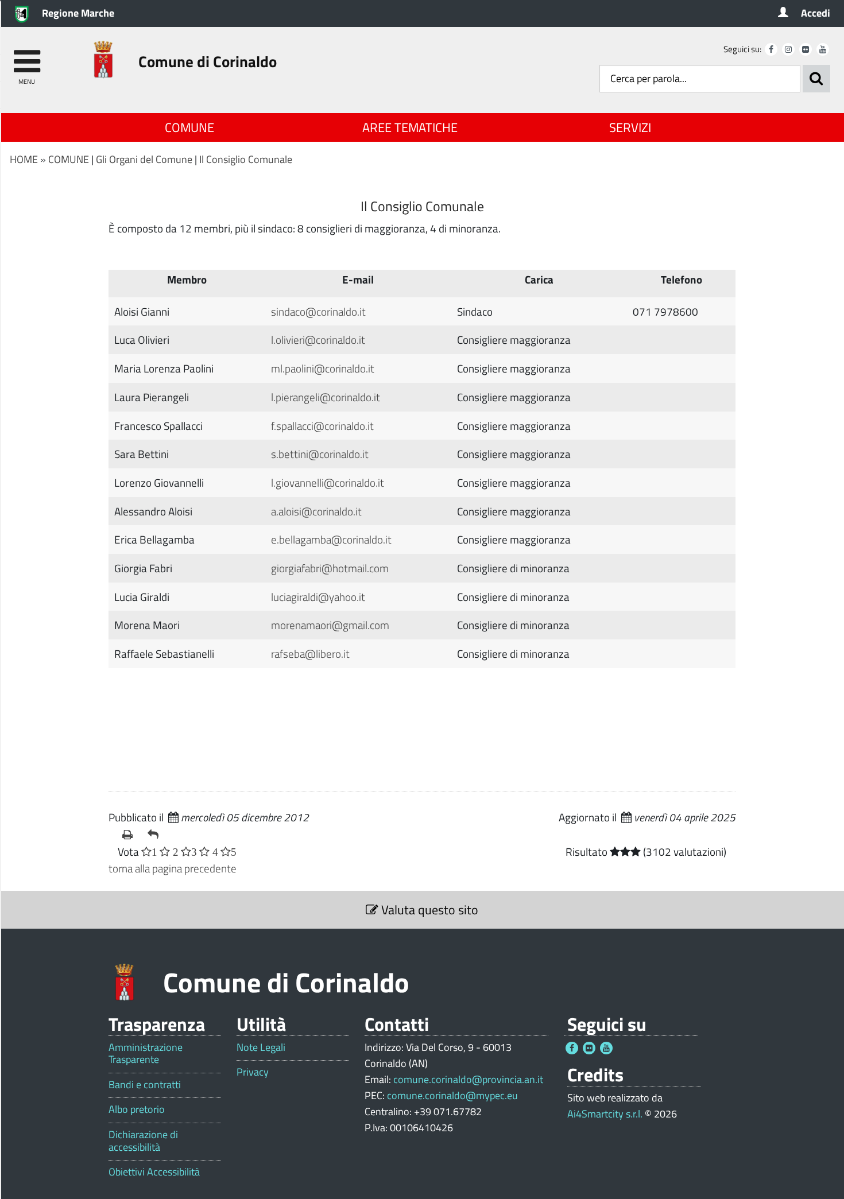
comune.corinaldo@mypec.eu (452, 1095)
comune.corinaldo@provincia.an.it (468, 1079)
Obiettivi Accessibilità (154, 1172)
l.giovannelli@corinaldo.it (327, 482)
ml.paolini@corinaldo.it (322, 368)
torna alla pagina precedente (173, 868)
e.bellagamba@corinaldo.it (331, 539)
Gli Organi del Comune (144, 159)
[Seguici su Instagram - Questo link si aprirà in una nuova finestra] (788, 49)
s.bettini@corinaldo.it (320, 453)
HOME (24, 159)
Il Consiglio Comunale (245, 159)
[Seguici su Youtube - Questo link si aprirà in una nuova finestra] (822, 49)
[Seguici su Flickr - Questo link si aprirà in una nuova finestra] (805, 49)
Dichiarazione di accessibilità (143, 1140)
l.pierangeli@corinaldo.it (325, 397)
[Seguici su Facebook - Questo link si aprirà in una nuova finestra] (771, 49)
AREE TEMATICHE (410, 127)
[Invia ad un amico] (155, 834)
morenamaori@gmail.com (330, 624)
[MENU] (27, 56)
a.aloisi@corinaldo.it (316, 511)
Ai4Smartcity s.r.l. (604, 1114)
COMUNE (189, 127)
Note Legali (261, 1047)
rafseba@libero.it (310, 653)
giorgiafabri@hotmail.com (330, 568)
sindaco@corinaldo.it (318, 311)
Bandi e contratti (145, 1084)
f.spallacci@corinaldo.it (322, 425)
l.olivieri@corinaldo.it (318, 339)
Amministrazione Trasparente (146, 1053)
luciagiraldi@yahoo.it (318, 596)
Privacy (253, 1072)
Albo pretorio (137, 1109)
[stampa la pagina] (130, 834)
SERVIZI (630, 127)
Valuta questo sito (428, 910)
